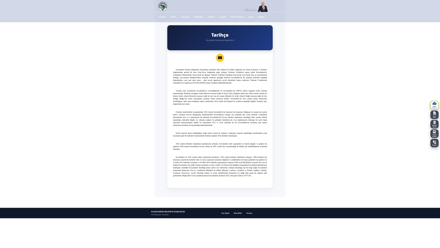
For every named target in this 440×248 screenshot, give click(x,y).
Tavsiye (249, 213)
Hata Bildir (238, 213)
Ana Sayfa (225, 213)
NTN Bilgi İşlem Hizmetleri (160, 215)
